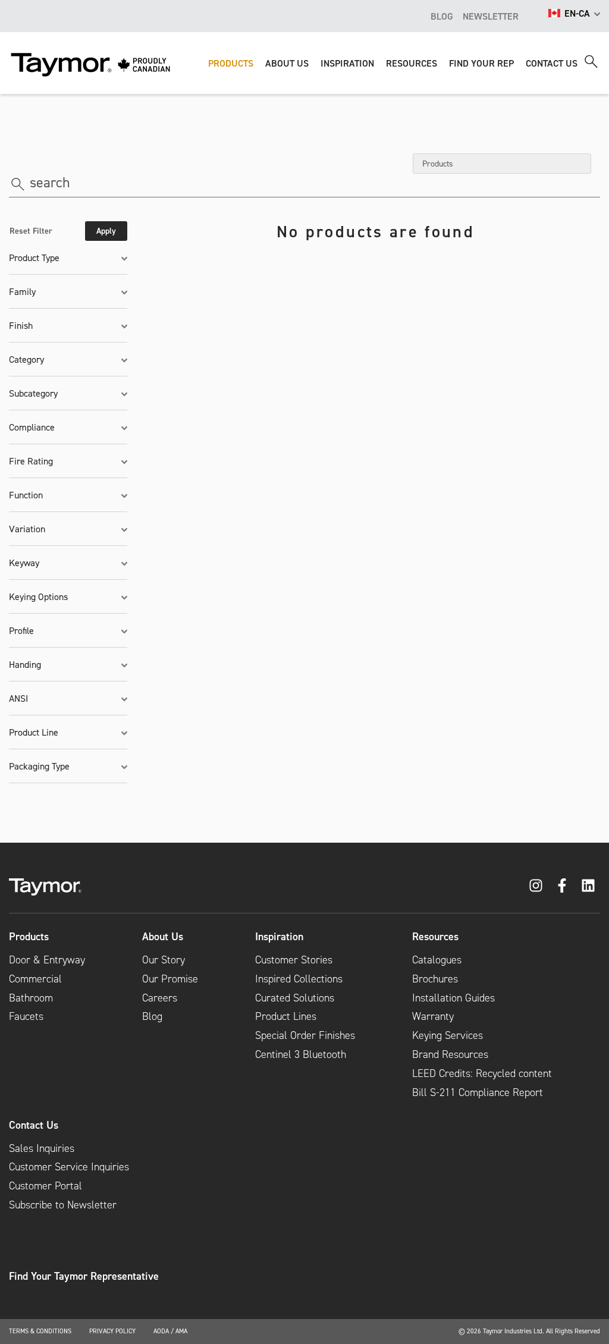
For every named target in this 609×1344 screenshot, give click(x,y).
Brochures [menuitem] (435, 978)
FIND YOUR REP (481, 63)
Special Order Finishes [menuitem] (305, 1035)
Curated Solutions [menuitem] (294, 997)
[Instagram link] (536, 885)
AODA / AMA (170, 1331)
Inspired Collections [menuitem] (299, 978)
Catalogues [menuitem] (437, 959)
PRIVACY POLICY (112, 1331)
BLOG (442, 16)
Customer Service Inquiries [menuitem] (69, 1166)
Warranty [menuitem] (433, 1016)
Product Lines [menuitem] (285, 1016)
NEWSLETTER (491, 16)
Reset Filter (31, 230)
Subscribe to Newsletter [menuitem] (63, 1204)
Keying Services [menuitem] (447, 1035)
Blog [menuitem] (152, 1016)
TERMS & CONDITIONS (40, 1331)
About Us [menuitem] (162, 936)
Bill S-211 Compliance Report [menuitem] (477, 1092)
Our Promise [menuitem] (170, 978)
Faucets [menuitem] (26, 1016)
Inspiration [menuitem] (279, 936)
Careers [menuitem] (159, 997)
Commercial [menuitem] (35, 978)
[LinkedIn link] (588, 885)
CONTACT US (551, 63)
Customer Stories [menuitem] (293, 959)
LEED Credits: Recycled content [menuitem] (482, 1073)
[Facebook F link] (562, 885)
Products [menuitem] (29, 936)
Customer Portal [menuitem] (45, 1185)
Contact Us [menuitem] (33, 1125)
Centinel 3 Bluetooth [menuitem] (300, 1054)
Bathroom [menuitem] (31, 997)
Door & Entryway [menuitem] (47, 959)
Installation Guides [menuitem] (453, 997)
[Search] (591, 61)
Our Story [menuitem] (163, 959)
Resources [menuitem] (435, 936)
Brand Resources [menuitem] (450, 1054)
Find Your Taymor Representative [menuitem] (84, 1276)
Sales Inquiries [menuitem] (41, 1148)
